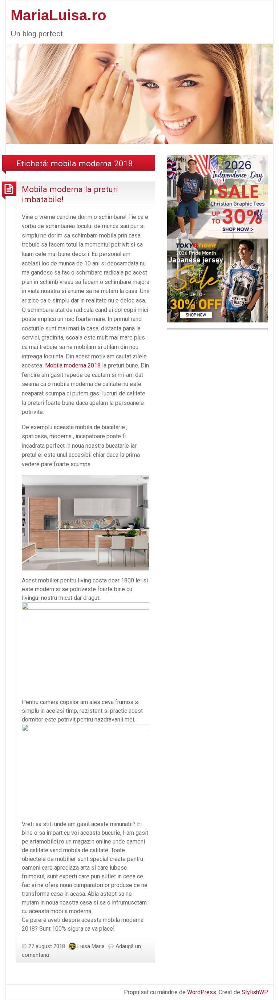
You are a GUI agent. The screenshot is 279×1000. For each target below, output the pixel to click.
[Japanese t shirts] (217, 280)
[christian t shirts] (217, 196)
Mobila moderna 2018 (73, 365)
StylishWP (255, 992)
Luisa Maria (91, 946)
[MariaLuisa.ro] (139, 93)
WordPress (201, 992)
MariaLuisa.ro (58, 15)
